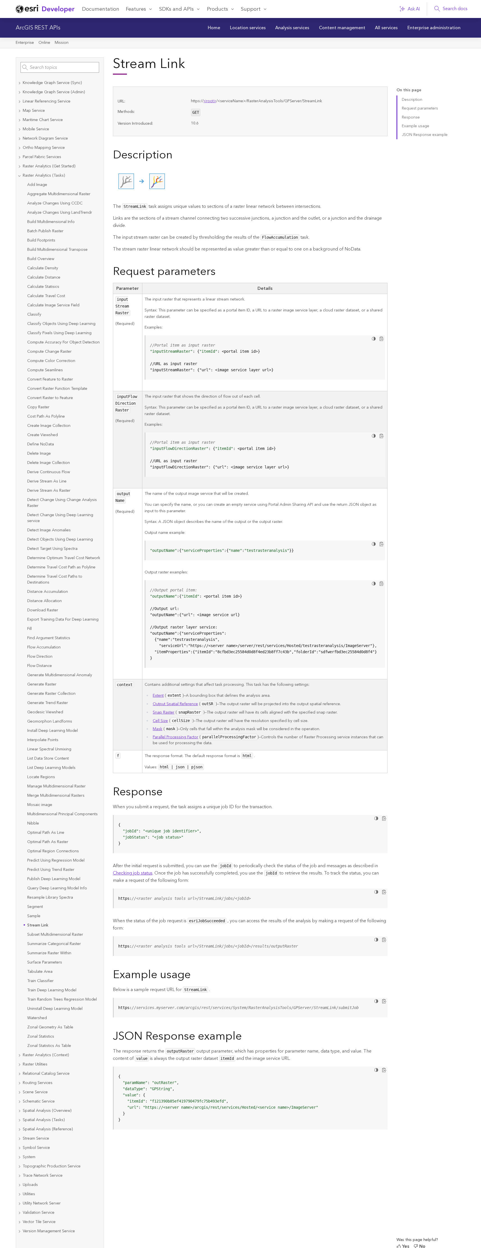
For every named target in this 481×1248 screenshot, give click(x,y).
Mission (62, 42)
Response (411, 117)
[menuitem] (214, 28)
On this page (408, 90)
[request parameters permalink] (220, 272)
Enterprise (25, 42)
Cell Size (160, 721)
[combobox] (59, 67)
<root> (210, 101)
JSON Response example (425, 134)
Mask (157, 729)
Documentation (100, 9)
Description (412, 99)
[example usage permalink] (195, 976)
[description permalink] (176, 156)
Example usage (415, 126)
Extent (158, 695)
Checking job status (132, 873)
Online (44, 42)
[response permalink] (167, 793)
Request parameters (420, 108)
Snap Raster (163, 712)
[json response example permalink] (246, 1037)
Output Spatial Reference (175, 704)
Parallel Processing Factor (175, 737)
